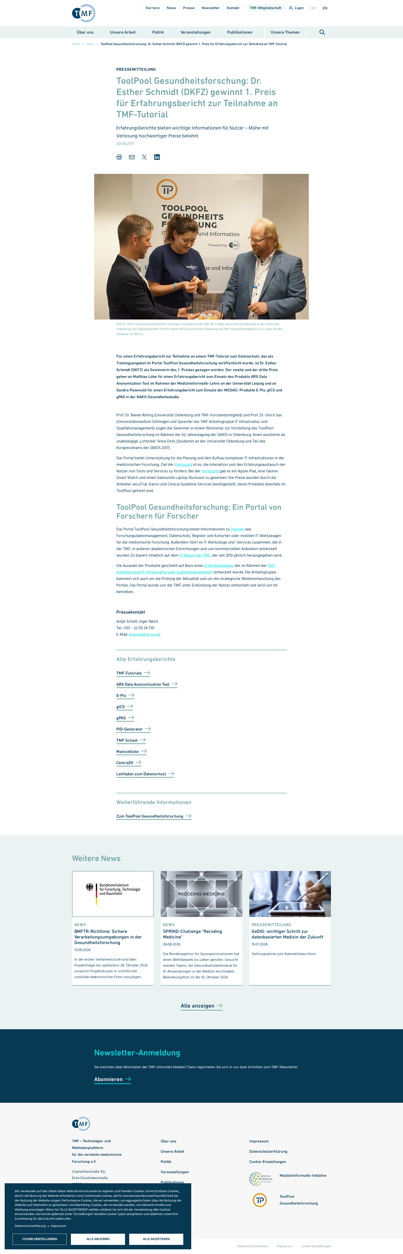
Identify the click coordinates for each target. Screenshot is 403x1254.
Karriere (153, 8)
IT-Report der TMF (194, 555)
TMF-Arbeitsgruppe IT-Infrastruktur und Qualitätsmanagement (196, 569)
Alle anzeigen (197, 1005)
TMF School (127, 740)
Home (76, 44)
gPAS (121, 717)
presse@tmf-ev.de (144, 635)
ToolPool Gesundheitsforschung (299, 1199)
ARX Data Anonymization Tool (142, 684)
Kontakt (233, 8)
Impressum (259, 1141)
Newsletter (211, 8)
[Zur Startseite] (85, 13)
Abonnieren (108, 1079)
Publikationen (239, 32)
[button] (119, 157)
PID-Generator (129, 729)
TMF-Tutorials (129, 673)
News (171, 8)
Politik (158, 32)
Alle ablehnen (98, 1239)
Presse (189, 8)
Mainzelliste (127, 751)
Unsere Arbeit (123, 32)
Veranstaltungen (196, 32)
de (313, 8)
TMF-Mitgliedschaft (265, 8)
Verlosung (183, 465)
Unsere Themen (285, 32)
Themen (237, 529)
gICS (120, 706)
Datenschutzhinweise (252, 1246)
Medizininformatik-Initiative (303, 1175)
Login (299, 8)
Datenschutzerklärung (268, 1151)
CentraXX (124, 762)
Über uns (85, 32)
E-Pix (121, 695)
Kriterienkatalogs (218, 566)
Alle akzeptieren (156, 1239)
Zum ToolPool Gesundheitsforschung (149, 816)
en (325, 8)
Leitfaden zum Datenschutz (141, 773)
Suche (322, 32)
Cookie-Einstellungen (267, 1161)
